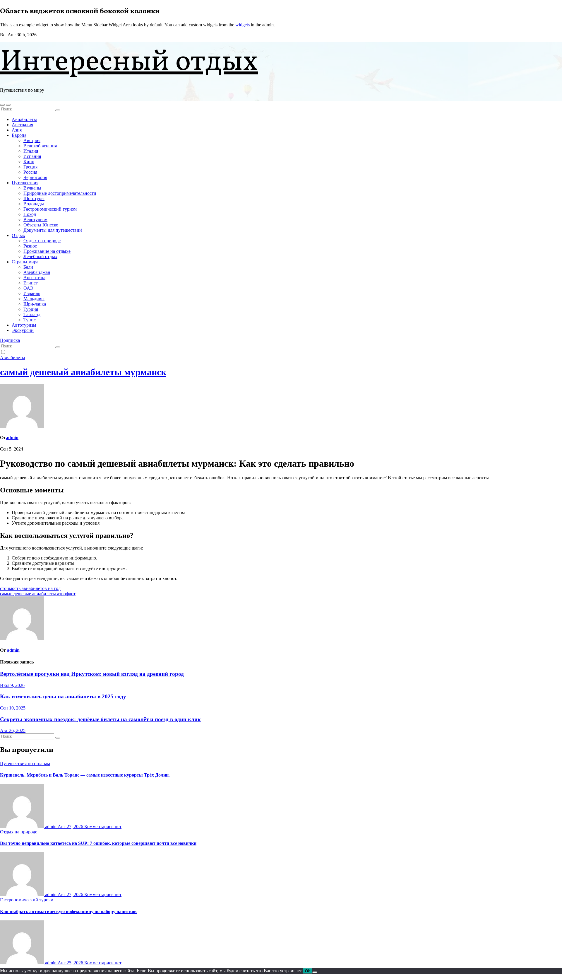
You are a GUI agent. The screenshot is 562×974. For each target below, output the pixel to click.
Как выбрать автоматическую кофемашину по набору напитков (68, 911)
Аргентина (34, 277)
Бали (28, 267)
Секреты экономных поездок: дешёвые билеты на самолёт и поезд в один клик (100, 719)
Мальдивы (33, 298)
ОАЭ (28, 288)
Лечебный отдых (40, 256)
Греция (30, 166)
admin (12, 437)
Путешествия (25, 182)
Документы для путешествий (52, 230)
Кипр (28, 161)
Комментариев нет (102, 826)
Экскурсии (23, 330)
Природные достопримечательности (59, 193)
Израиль (31, 293)
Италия (30, 151)
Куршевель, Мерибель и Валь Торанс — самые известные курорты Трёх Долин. (85, 774)
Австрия (31, 140)
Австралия (22, 124)
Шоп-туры (33, 198)
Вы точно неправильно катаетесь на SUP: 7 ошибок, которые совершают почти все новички (98, 843)
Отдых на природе (42, 240)
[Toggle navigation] (8, 105)
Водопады (33, 203)
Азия (17, 129)
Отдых (18, 235)
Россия (30, 172)
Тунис (29, 319)
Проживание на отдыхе (47, 251)
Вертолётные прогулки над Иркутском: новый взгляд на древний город (92, 674)
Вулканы (32, 187)
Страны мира (25, 261)
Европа (19, 135)
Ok (307, 971)
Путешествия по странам (25, 763)
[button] (2, 105)
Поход (29, 214)
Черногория (35, 177)
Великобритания (40, 145)
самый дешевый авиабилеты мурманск (83, 372)
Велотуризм (35, 219)
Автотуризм (24, 325)
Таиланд (31, 314)
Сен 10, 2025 (12, 707)
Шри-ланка (34, 303)
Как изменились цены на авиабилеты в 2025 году (63, 696)
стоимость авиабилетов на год (30, 588)
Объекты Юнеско (40, 224)
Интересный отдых (129, 62)
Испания (32, 156)
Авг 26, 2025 (12, 730)
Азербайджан (36, 272)
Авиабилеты (24, 119)
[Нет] (314, 972)
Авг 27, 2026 (71, 826)
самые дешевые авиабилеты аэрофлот (38, 593)
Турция (30, 309)
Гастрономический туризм (50, 209)
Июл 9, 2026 (12, 685)
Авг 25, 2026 (71, 962)
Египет (30, 282)
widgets (243, 24)
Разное (30, 245)
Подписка (10, 340)
